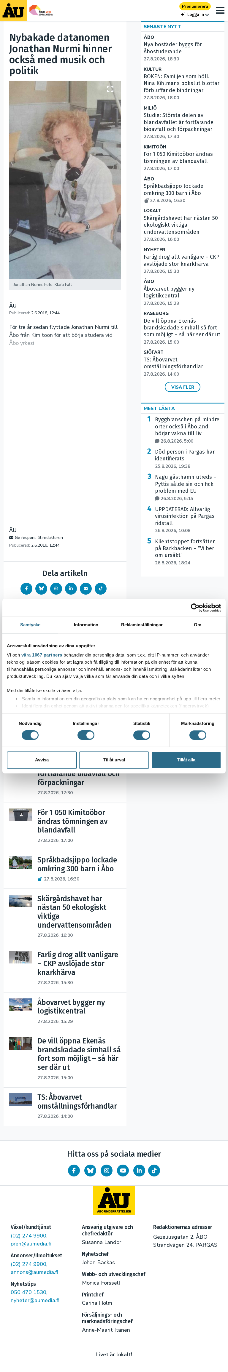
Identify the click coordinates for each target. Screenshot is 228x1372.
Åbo (149, 37)
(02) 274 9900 (28, 1235)
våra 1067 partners (41, 654)
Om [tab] (197, 624)
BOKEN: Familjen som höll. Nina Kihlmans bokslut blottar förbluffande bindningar (181, 87)
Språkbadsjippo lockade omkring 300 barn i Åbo (173, 193)
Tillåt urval (114, 759)
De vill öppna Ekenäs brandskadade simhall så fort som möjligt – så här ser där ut (182, 331)
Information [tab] (86, 624)
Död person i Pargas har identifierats (185, 459)
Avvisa (42, 759)
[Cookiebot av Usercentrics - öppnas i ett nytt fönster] (195, 607)
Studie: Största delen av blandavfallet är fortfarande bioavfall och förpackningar (178, 126)
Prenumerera (195, 6)
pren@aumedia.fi (31, 1243)
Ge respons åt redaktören (39, 537)
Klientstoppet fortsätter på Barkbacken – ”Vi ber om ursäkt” (185, 552)
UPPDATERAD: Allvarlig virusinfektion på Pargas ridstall (185, 520)
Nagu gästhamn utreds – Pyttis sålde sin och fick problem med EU (185, 487)
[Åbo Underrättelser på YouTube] (123, 1170)
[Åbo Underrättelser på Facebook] (74, 1170)
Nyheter (154, 250)
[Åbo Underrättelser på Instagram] (107, 1170)
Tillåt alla (186, 759)
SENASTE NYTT (162, 26)
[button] (195, 14)
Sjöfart (154, 352)
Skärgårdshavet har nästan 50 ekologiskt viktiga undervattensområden (181, 228)
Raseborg (156, 313)
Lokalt (152, 211)
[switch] (85, 735)
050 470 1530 (28, 1292)
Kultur (153, 69)
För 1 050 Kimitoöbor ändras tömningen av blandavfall (178, 161)
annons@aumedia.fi (34, 1272)
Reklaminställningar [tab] (142, 624)
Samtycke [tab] (30, 624)
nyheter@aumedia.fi (35, 1300)
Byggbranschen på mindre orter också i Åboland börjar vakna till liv (187, 430)
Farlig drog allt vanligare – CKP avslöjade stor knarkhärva (181, 264)
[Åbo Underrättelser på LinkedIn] (139, 1170)
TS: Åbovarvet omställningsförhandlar (173, 366)
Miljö (150, 108)
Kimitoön (155, 147)
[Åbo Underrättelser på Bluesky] (90, 1170)
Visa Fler (182, 387)
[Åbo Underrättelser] (114, 1200)
